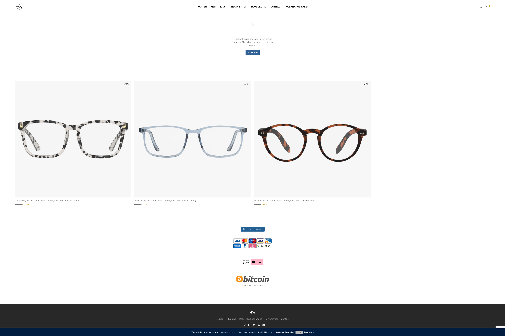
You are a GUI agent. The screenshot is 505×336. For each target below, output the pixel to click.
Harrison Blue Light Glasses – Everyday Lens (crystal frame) (165, 200)
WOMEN (202, 6)
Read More (309, 332)
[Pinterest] (254, 325)
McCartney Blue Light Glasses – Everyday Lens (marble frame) (47, 200)
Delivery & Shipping (226, 319)
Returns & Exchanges (250, 319)
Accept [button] (299, 332)
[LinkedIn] (249, 325)
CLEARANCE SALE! (297, 6)
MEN (213, 6)
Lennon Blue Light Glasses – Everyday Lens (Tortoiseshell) (284, 200)
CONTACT (276, 6)
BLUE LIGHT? (258, 6)
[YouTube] (259, 325)
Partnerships (271, 319)
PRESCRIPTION (238, 6)
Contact (285, 319)
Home (254, 52)
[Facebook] (241, 325)
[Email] (263, 325)
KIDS (223, 6)
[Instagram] (245, 325)
